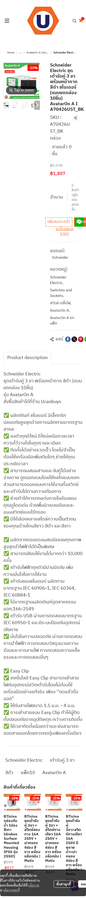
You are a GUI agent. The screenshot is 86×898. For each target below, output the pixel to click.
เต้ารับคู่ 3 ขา (62, 760)
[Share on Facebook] (68, 339)
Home (10, 52)
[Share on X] (74, 339)
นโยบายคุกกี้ (11, 890)
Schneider (60, 257)
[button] (74, 21)
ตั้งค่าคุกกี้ (63, 884)
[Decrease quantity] (68, 197)
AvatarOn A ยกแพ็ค (38, 52)
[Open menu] (6, 20)
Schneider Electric (58, 280)
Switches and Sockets (61, 293)
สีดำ (9, 773)
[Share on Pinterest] (80, 339)
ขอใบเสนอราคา (64, 231)
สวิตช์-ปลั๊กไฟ (60, 303)
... (20, 52)
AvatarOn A (60, 310)
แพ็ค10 (28, 773)
